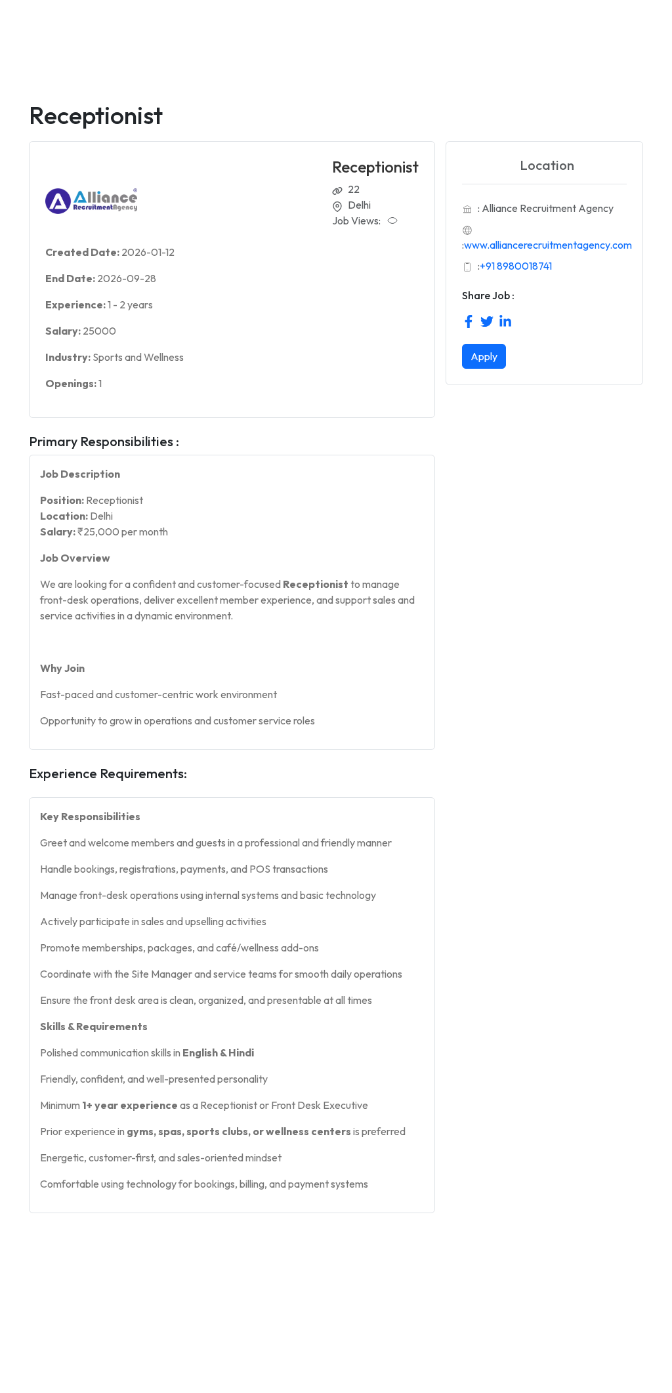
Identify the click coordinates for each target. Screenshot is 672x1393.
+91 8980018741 (516, 265)
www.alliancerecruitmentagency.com (548, 244)
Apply (484, 356)
